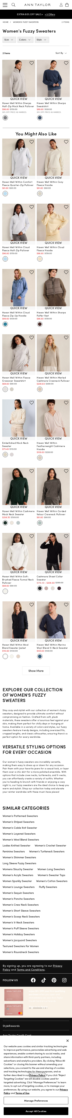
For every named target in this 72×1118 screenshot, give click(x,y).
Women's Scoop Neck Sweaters (21, 916)
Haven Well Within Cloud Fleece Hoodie (50, 248)
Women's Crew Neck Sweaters (21, 904)
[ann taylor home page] (37, 5)
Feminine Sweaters (14, 851)
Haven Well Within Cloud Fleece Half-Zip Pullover (16, 248)
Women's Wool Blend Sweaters (21, 839)
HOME (5, 22)
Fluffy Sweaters (48, 887)
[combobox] (52, 53)
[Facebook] (36, 980)
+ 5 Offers (50, 14)
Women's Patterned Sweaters (20, 816)
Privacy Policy (37, 1075)
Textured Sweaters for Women (21, 946)
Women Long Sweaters (51, 869)
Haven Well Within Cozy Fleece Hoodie (50, 183)
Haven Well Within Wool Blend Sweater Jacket (15, 646)
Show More (36, 671)
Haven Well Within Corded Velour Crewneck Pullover (51, 512)
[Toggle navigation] (5, 5)
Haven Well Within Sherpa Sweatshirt (51, 104)
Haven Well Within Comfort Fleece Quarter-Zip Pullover (18, 183)
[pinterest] (57, 980)
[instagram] (65, 980)
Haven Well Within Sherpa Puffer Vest (51, 314)
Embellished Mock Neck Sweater (15, 444)
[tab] (9, 40)
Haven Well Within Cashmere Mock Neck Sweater (18, 512)
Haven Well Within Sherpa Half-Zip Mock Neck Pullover (18, 104)
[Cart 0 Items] (66, 5)
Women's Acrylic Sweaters (18, 875)
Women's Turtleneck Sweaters (46, 851)
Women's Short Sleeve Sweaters (21, 910)
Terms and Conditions (31, 969)
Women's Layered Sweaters (19, 833)
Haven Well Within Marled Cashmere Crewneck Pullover (53, 379)
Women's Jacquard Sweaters (20, 940)
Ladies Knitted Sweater (16, 845)
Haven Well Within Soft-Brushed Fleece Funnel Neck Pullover (18, 579)
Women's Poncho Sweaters (19, 898)
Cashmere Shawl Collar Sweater (50, 578)
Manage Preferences (36, 1100)
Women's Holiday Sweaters (19, 934)
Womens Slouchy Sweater (18, 869)
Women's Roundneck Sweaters (21, 952)
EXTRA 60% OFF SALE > (30, 14)
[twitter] (47, 980)
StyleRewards (11, 1026)
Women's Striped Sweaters (18, 822)
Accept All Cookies (36, 1111)
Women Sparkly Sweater (17, 881)
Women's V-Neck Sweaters (18, 922)
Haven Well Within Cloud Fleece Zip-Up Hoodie (16, 314)
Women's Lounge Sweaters (19, 887)
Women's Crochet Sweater (50, 845)
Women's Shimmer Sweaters (19, 857)
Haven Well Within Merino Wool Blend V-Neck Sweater (52, 646)
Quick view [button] (18, 99)
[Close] (68, 1041)
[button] (13, 5)
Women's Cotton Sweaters (51, 881)
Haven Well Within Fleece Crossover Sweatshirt (16, 379)
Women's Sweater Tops (51, 875)
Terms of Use (22, 1093)
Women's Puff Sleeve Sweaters (21, 928)
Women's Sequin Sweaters (18, 893)
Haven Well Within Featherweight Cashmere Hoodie (51, 446)
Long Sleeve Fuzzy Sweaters (19, 863)
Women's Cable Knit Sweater (20, 827)
